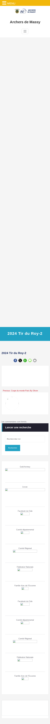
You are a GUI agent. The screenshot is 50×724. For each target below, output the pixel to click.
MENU (11, 3)
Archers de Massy (25, 22)
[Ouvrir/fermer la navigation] (25, 31)
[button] (15, 360)
